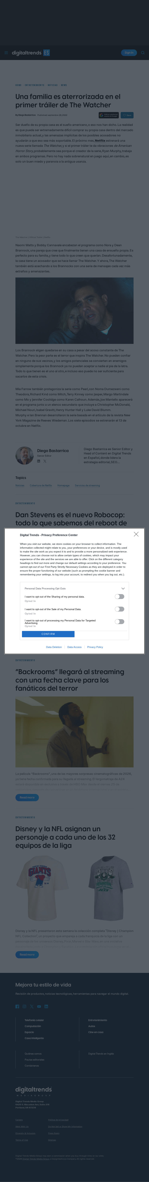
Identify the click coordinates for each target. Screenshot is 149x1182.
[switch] (119, 596)
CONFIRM (48, 634)
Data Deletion (54, 647)
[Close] (137, 535)
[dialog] (74, 591)
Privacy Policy (95, 647)
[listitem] (74, 588)
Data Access (74, 647)
